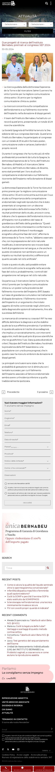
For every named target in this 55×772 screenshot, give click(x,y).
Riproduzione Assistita (15, 698)
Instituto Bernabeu (9, 3)
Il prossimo (42, 392)
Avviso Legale (23, 755)
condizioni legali (33, 487)
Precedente (13, 392)
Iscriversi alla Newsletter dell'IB (19, 483)
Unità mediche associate (15, 702)
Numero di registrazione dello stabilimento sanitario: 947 (27, 757)
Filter (27, 31)
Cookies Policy (8, 755)
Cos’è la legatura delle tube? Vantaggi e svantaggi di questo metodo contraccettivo (27, 629)
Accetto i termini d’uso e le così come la (28, 489)
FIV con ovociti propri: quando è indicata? (28, 608)
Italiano (45, 750)
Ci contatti (9, 678)
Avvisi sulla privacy (39, 755)
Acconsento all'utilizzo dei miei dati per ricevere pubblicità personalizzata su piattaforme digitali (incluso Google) (29, 494)
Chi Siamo (7, 709)
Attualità (7, 713)
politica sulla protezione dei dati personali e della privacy (28, 490)
